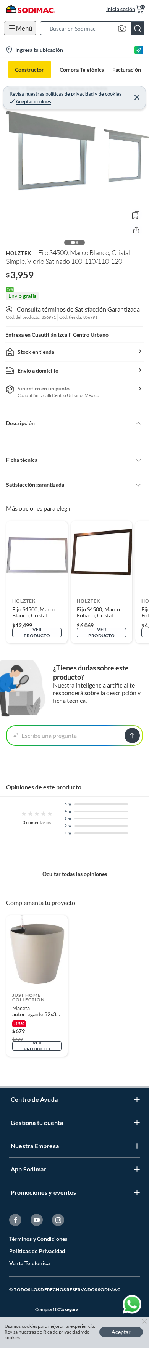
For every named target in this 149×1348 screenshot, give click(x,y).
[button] (94, 28)
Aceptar (121, 1332)
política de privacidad (58, 1332)
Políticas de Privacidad (37, 1251)
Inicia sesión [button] (120, 9)
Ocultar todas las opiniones (74, 874)
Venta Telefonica (29, 1263)
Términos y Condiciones (38, 1239)
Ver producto (37, 632)
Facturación (126, 69)
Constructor (29, 69)
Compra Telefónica (82, 69)
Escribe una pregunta (49, 735)
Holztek (19, 253)
